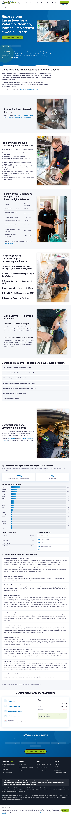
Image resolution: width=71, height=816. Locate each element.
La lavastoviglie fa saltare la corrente (28, 89)
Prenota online (56, 2)
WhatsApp (7, 46)
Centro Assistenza (6, 7)
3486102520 (15, 58)
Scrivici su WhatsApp (14, 706)
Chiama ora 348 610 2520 (13, 37)
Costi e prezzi (57, 770)
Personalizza (56, 810)
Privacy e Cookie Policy (60, 772)
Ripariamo (20, 3)
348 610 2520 (11, 701)
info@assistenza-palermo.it (15, 711)
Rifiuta (48, 810)
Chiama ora (65, 2)
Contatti (49, 2)
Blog (38, 2)
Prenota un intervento (14, 716)
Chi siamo (43, 2)
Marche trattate (30, 3)
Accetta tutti (65, 810)
